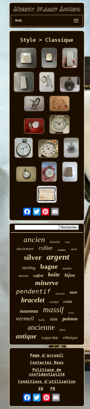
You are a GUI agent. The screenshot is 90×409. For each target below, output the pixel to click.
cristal (54, 302)
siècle (74, 249)
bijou (70, 275)
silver (33, 257)
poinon (70, 319)
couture (61, 249)
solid (71, 312)
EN (40, 388)
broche (55, 242)
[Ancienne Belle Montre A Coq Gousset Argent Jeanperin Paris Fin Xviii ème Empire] (49, 172)
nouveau (29, 311)
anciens (23, 276)
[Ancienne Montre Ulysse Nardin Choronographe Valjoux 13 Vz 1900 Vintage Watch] (59, 125)
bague (49, 266)
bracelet (32, 300)
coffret (38, 276)
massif (53, 309)
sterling (29, 267)
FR (52, 388)
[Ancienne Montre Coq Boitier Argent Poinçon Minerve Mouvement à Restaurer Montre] (23, 148)
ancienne (41, 327)
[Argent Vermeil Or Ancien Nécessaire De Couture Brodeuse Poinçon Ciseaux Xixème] (46, 194)
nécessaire (60, 293)
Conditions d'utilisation (47, 381)
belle (42, 320)
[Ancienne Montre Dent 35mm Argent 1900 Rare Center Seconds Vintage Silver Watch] (48, 149)
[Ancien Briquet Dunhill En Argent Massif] (70, 58)
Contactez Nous (47, 362)
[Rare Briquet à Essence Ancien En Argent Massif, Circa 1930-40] (70, 172)
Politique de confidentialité (47, 372)
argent (58, 257)
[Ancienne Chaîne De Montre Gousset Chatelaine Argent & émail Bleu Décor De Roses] (59, 104)
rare (73, 292)
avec (67, 242)
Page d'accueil (47, 355)
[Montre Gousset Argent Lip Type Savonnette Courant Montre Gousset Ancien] (34, 126)
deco (63, 329)
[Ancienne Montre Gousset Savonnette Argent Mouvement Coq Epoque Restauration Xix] (71, 148)
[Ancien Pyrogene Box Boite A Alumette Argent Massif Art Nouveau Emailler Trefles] (49, 58)
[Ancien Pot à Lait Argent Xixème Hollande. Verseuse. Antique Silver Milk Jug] (34, 104)
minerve (46, 283)
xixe (54, 319)
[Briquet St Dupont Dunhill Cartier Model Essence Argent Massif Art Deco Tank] (23, 82)
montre (67, 268)
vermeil (25, 318)
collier (46, 248)
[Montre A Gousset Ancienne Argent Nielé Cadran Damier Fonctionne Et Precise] (69, 84)
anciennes (25, 248)
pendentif (33, 291)
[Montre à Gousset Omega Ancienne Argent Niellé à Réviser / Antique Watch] (26, 174)
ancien (34, 239)
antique (26, 336)
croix (67, 301)
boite (54, 274)
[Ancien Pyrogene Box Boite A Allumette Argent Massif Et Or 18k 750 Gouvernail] (26, 58)
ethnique (70, 337)
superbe (49, 338)
